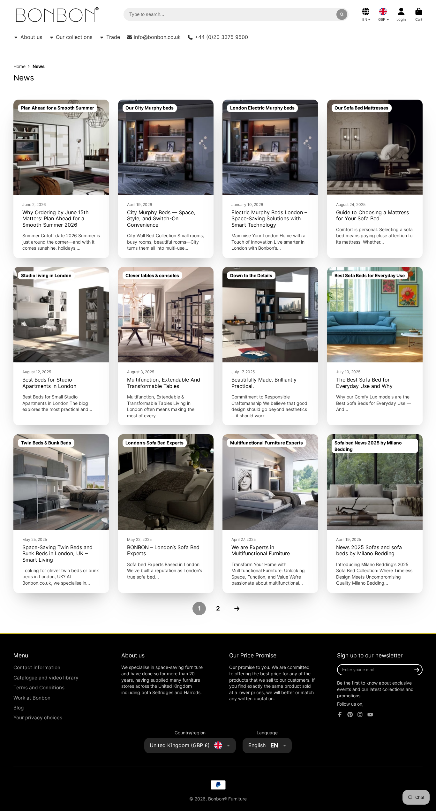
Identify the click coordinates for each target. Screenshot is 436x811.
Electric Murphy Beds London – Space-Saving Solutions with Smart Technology (270, 179)
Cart (419, 14)
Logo (57, 14)
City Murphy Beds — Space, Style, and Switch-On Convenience (166, 179)
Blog (18, 708)
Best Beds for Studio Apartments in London (61, 346)
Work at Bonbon (31, 698)
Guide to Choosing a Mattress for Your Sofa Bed (375, 179)
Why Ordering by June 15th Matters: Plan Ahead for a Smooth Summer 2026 (61, 179)
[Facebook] (340, 714)
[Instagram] (360, 714)
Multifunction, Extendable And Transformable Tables (166, 346)
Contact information (36, 667)
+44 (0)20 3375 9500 (221, 37)
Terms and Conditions (38, 688)
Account (401, 14)
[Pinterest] (350, 714)
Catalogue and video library (46, 678)
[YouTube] (370, 714)
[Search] (341, 14)
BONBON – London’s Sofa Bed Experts (166, 513)
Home (19, 66)
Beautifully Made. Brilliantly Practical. (270, 346)
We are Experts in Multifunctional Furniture (270, 513)
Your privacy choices (37, 718)
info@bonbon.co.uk (157, 37)
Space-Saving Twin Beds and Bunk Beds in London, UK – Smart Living (61, 513)
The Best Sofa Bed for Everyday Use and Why (375, 346)
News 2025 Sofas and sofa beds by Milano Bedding (375, 513)
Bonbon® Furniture (227, 798)
